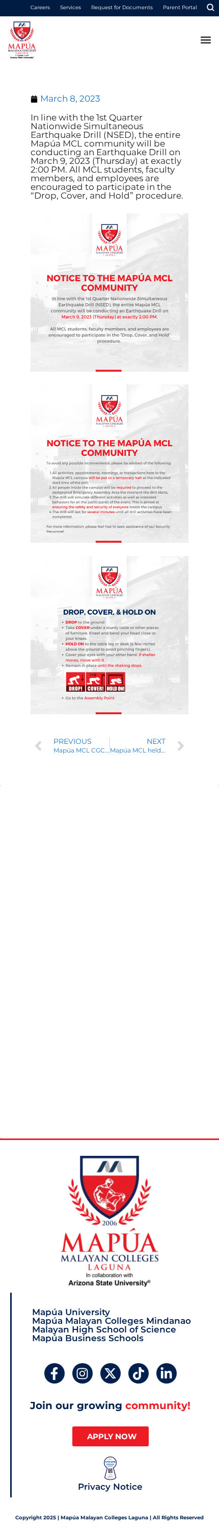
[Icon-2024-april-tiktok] (138, 1373)
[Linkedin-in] (166, 1373)
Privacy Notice (110, 1487)
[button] (205, 40)
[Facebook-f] (54, 1373)
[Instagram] (82, 1373)
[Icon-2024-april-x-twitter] (110, 1373)
